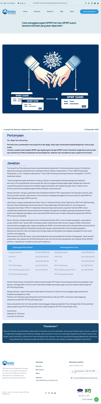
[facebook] (86, 3)
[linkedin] (98, 3)
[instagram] (92, 3)
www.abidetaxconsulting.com (47, 380)
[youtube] (95, 3)
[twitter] (89, 3)
